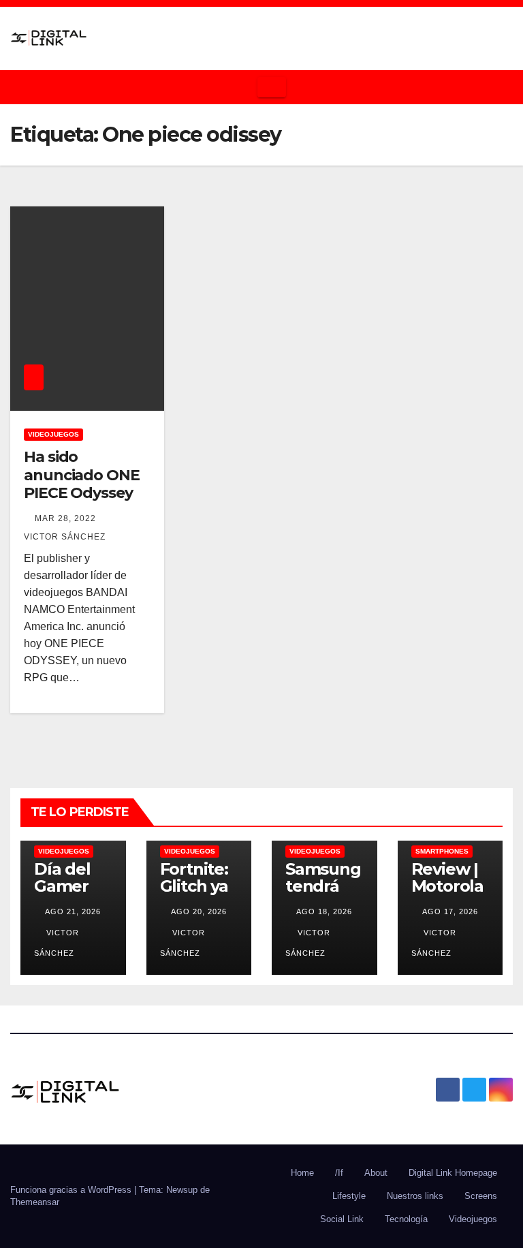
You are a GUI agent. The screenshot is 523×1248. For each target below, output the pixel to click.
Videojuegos (53, 434)
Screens (480, 1196)
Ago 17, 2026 (450, 911)
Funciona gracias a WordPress (72, 1190)
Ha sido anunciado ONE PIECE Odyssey (82, 475)
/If (339, 1173)
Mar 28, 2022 (65, 518)
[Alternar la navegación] (271, 87)
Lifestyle (349, 1196)
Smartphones (442, 851)
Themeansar (34, 1202)
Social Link (342, 1219)
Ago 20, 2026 (199, 911)
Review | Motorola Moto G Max (447, 894)
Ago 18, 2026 (324, 911)
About (375, 1173)
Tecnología (406, 1219)
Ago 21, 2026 (73, 911)
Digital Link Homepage (453, 1173)
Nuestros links (415, 1196)
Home (302, 1173)
